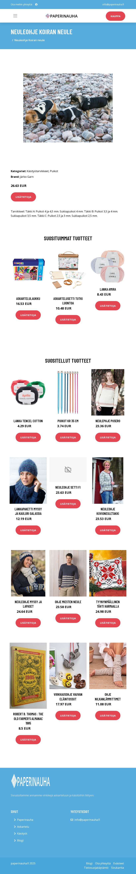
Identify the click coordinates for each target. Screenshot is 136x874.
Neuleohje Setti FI (68, 487)
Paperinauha (25, 820)
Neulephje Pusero (108, 421)
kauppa (115, 16)
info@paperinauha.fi (113, 4)
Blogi (20, 840)
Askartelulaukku (28, 298)
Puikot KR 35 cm (68, 421)
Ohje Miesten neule (68, 602)
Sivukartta (117, 868)
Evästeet (118, 863)
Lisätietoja (23, 197)
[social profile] (36, 4)
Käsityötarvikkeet (38, 171)
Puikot (54, 171)
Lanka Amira (108, 289)
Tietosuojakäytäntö (96, 868)
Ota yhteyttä (103, 863)
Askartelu (23, 827)
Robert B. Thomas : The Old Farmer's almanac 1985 (28, 718)
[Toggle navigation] (15, 16)
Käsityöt (22, 833)
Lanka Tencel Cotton (28, 421)
